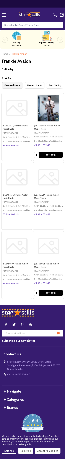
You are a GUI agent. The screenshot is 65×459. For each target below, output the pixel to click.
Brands (12, 407)
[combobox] (32, 25)
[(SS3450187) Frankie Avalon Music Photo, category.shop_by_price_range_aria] (17, 246)
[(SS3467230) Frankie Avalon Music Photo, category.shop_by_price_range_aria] (17, 177)
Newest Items (34, 85)
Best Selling (55, 85)
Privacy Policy (25, 444)
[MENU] (4, 15)
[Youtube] (30, 324)
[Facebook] (6, 324)
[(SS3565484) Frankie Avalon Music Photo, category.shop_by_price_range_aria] (48, 108)
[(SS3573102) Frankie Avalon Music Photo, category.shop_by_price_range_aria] (17, 108)
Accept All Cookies (47, 451)
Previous (5, 40)
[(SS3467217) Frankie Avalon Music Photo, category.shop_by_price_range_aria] (48, 177)
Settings (9, 451)
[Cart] (62, 15)
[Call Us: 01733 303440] (56, 15)
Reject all (26, 451)
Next (60, 40)
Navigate (14, 391)
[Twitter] (14, 324)
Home (5, 53)
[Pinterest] (22, 324)
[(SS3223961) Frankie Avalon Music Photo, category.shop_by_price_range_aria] (48, 246)
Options (51, 155)
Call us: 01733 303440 (18, 374)
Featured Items (12, 85)
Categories (15, 399)
